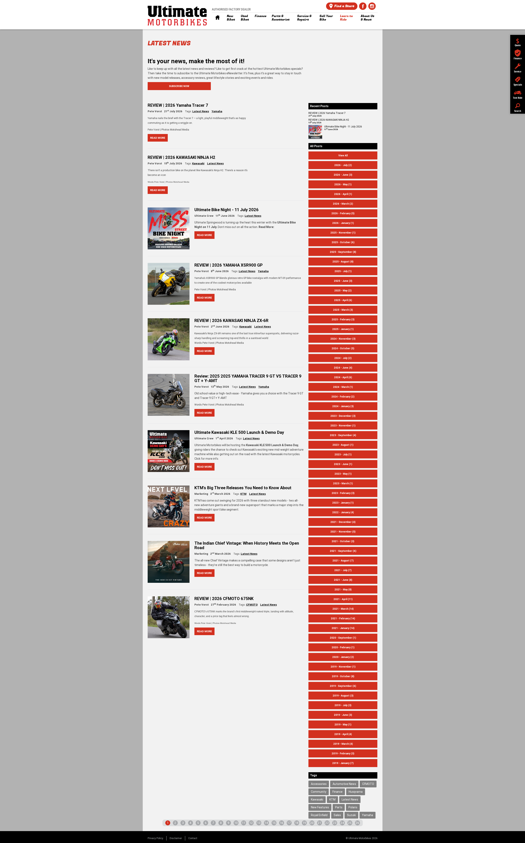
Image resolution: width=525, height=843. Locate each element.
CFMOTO (252, 604)
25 (350, 823)
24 (342, 823)
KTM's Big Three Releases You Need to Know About (242, 487)
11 (243, 823)
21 (319, 823)
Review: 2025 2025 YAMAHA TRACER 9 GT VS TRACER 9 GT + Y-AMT (247, 378)
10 (236, 823)
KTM (243, 494)
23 (334, 823)
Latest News (200, 111)
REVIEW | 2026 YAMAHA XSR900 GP (228, 265)
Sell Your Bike (326, 18)
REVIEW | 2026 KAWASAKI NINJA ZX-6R (231, 320)
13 (258, 823)
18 (296, 823)
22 (327, 823)
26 (357, 823)
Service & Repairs (304, 18)
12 (251, 823)
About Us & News (367, 18)
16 (281, 823)
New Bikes (231, 18)
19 (304, 823)
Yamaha (217, 111)
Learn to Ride (346, 18)
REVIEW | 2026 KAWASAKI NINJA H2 (181, 157)
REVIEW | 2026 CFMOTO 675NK (223, 598)
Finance (260, 16)
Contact (192, 838)
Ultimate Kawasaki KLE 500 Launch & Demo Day (239, 432)
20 (312, 823)
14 (266, 823)
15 (274, 823)
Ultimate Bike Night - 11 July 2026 (226, 209)
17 (289, 823)
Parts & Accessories (281, 18)
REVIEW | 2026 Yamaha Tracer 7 (178, 105)
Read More (157, 138)
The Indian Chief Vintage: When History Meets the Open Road (246, 545)
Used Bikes (245, 18)
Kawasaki (198, 163)
